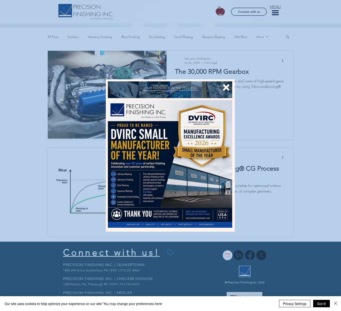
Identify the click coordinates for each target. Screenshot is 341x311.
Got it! (321, 303)
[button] (226, 87)
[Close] (335, 303)
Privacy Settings (294, 303)
